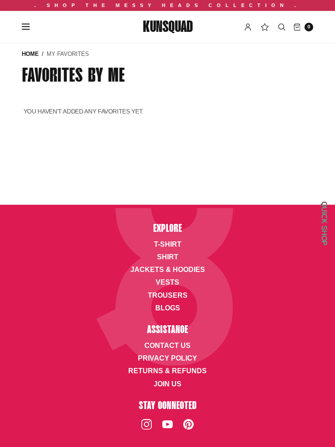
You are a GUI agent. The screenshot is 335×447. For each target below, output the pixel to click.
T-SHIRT (167, 244)
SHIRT (167, 257)
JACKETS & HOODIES (167, 269)
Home (30, 54)
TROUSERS (168, 295)
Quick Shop (324, 224)
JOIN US (167, 384)
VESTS (167, 282)
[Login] (248, 27)
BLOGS (167, 308)
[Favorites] (265, 27)
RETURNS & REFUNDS (167, 371)
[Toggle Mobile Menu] (31, 27)
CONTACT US (167, 345)
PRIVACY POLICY (167, 358)
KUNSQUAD (167, 28)
